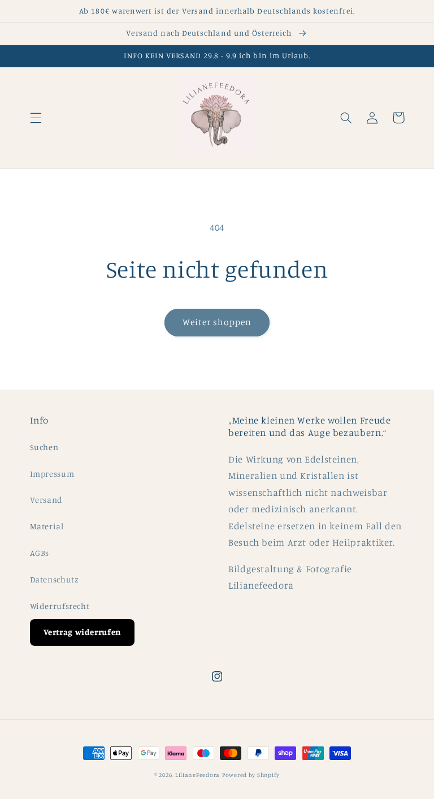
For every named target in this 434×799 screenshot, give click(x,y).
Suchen (44, 447)
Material (47, 526)
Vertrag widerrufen (82, 632)
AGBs (40, 553)
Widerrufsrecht (60, 606)
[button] (36, 118)
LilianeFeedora (197, 774)
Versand (46, 499)
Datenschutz (54, 579)
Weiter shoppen (217, 322)
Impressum (52, 473)
